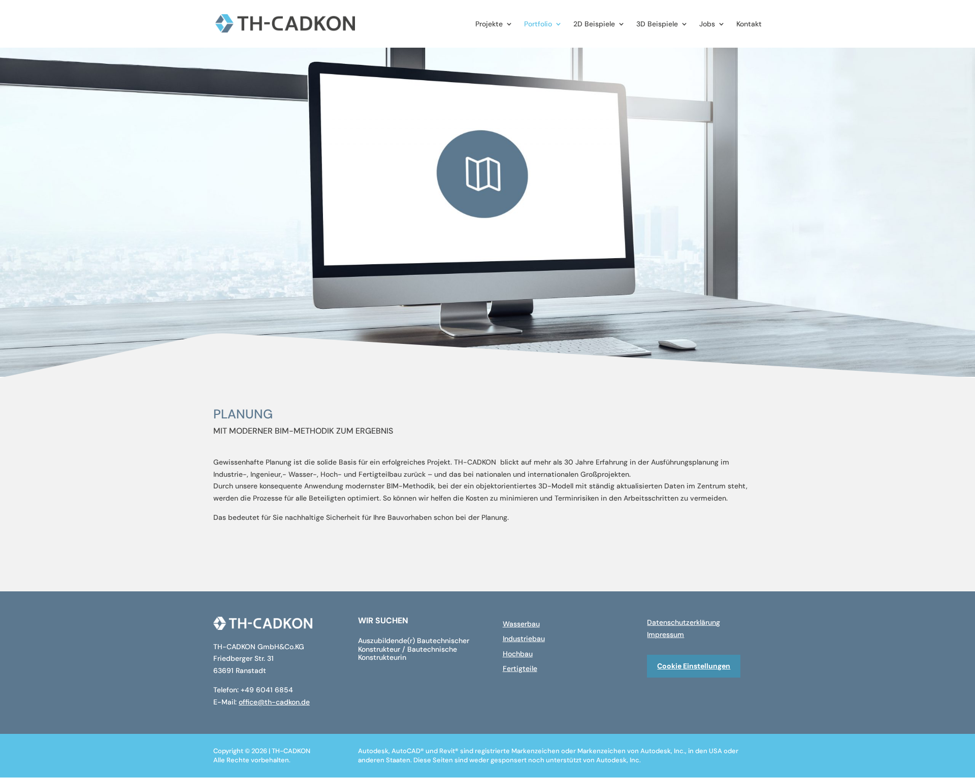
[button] (10, 768)
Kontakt (749, 24)
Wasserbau (521, 623)
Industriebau (524, 638)
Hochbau (518, 653)
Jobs (707, 24)
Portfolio (538, 24)
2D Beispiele (594, 24)
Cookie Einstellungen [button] (693, 665)
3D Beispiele (657, 24)
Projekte (489, 24)
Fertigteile (520, 668)
